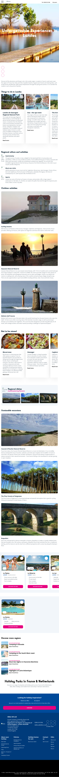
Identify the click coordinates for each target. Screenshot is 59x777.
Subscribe (29, 707)
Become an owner (32, 741)
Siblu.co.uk (53, 740)
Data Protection (17, 743)
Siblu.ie (52, 742)
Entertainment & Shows (5, 744)
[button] (2, 75)
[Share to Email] (2, 71)
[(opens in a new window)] (47, 721)
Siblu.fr (52, 744)
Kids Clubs (3, 741)
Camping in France (5, 755)
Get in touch (45, 741)
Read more (6, 140)
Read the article (13, 646)
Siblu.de (52, 746)
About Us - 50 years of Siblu (6, 752)
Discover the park (13, 586)
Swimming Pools (5, 747)
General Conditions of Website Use (19, 748)
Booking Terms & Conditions (17, 740)
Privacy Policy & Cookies (19, 745)
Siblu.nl (52, 748)
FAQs (2, 749)
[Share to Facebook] (2, 67)
